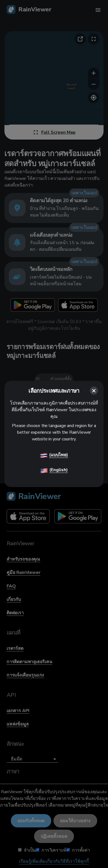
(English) (58, 470)
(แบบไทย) (58, 455)
